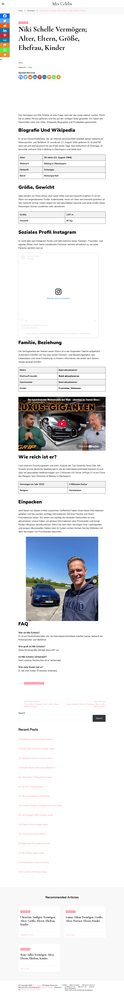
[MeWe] (44, 77)
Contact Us (70, 987)
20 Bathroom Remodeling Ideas (34, 843)
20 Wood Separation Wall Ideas (34, 796)
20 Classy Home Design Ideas (33, 824)
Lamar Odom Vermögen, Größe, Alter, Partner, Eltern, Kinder (84, 919)
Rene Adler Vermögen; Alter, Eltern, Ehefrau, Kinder (37, 956)
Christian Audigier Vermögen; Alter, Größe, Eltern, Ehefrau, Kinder (38, 920)
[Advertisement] (62, 96)
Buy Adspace (70, 989)
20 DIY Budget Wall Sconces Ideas (35, 815)
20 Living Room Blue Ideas (31, 834)
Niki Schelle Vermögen (34, 683)
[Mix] (49, 77)
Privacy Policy (35, 989)
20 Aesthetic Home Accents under (35, 758)
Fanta (20, 63)
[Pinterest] (40, 77)
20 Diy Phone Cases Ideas (31, 852)
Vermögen (23, 23)
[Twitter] (25, 77)
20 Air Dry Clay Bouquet (30, 786)
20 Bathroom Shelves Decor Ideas (35, 739)
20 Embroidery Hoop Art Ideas (33, 862)
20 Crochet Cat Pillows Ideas (32, 871)
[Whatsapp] (54, 77)
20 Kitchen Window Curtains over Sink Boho (40, 805)
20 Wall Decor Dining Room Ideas (35, 777)
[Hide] (1, 59)
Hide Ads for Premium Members (79, 990)
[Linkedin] (35, 77)
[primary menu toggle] (3, 4)
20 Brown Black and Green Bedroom (36, 767)
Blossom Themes (47, 987)
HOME (64, 985)
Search (21, 713)
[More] (58, 77)
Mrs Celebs (62, 4)
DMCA (91, 987)
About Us (82, 987)
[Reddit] (30, 77)
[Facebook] (21, 77)
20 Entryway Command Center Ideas (36, 748)
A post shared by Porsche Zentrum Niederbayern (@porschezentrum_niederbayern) (58, 334)
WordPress (25, 989)
